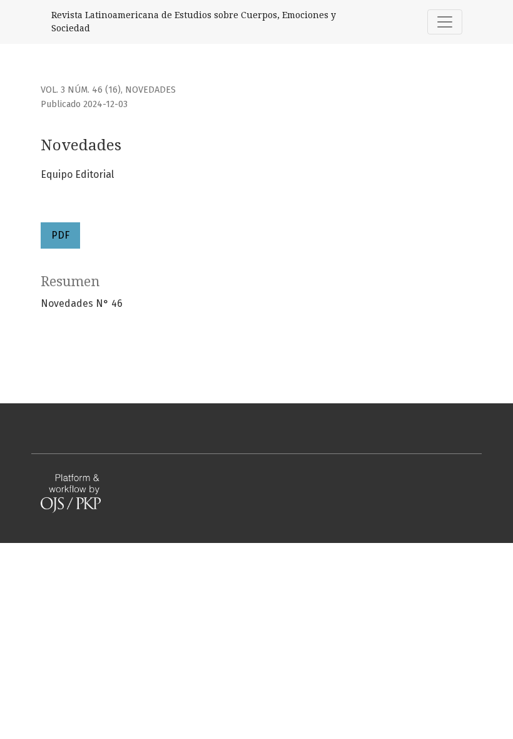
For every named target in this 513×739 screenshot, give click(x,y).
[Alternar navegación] (444, 21)
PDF (60, 235)
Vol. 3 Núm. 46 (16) (81, 90)
